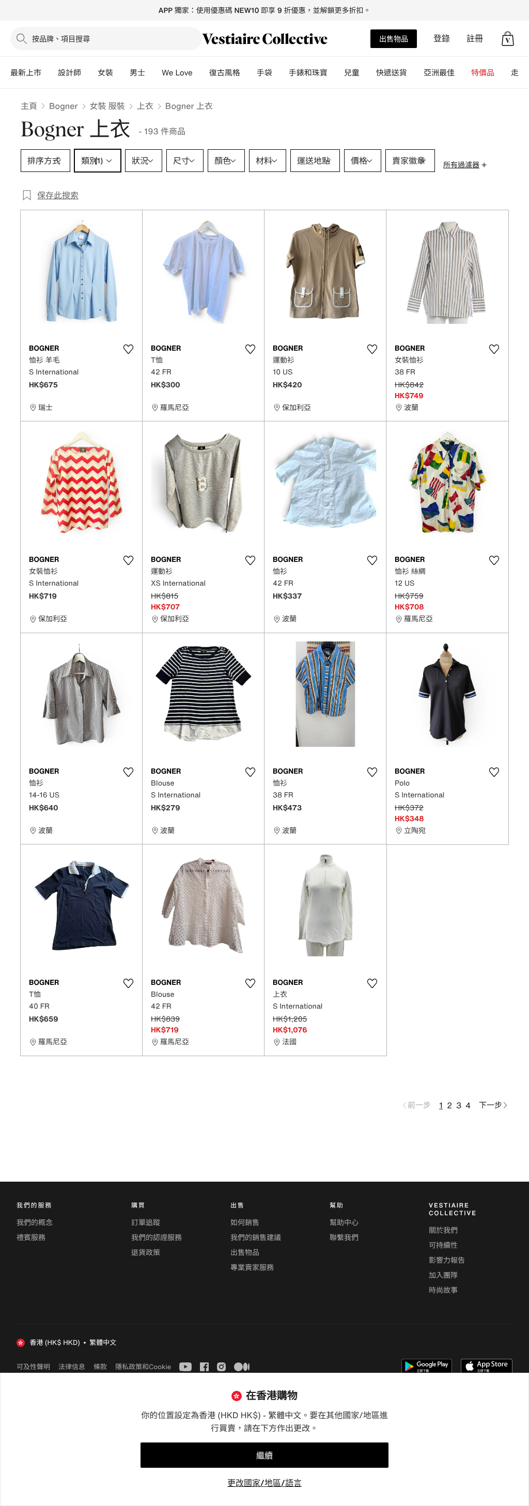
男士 (137, 73)
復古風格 (224, 73)
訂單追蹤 (145, 1222)
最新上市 (25, 73)
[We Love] (201, 73)
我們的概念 (35, 1222)
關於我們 (443, 1230)
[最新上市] (49, 73)
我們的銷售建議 (255, 1237)
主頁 (29, 106)
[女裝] (121, 73)
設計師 (69, 73)
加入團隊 (443, 1275)
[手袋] (280, 73)
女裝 (105, 73)
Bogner (63, 106)
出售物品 (393, 38)
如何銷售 (244, 1222)
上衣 (145, 106)
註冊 (474, 38)
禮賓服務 (31, 1237)
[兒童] (368, 73)
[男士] (153, 73)
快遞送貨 (391, 73)
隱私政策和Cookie (143, 1366)
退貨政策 (145, 1252)
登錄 (441, 38)
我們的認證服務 (156, 1237)
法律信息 (71, 1366)
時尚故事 (443, 1290)
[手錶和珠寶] (336, 73)
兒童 (352, 73)
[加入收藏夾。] (128, 349)
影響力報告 (447, 1260)
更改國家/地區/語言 (264, 1483)
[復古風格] (248, 73)
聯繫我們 (344, 1237)
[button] (508, 39)
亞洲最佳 (439, 73)
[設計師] (89, 73)
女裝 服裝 (107, 106)
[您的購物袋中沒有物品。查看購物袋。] (508, 39)
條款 (100, 1366)
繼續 (264, 1455)
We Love (177, 73)
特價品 (482, 73)
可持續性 (443, 1245)
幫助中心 (344, 1222)
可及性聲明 (33, 1367)
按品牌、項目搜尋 (61, 38)
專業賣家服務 (252, 1267)
